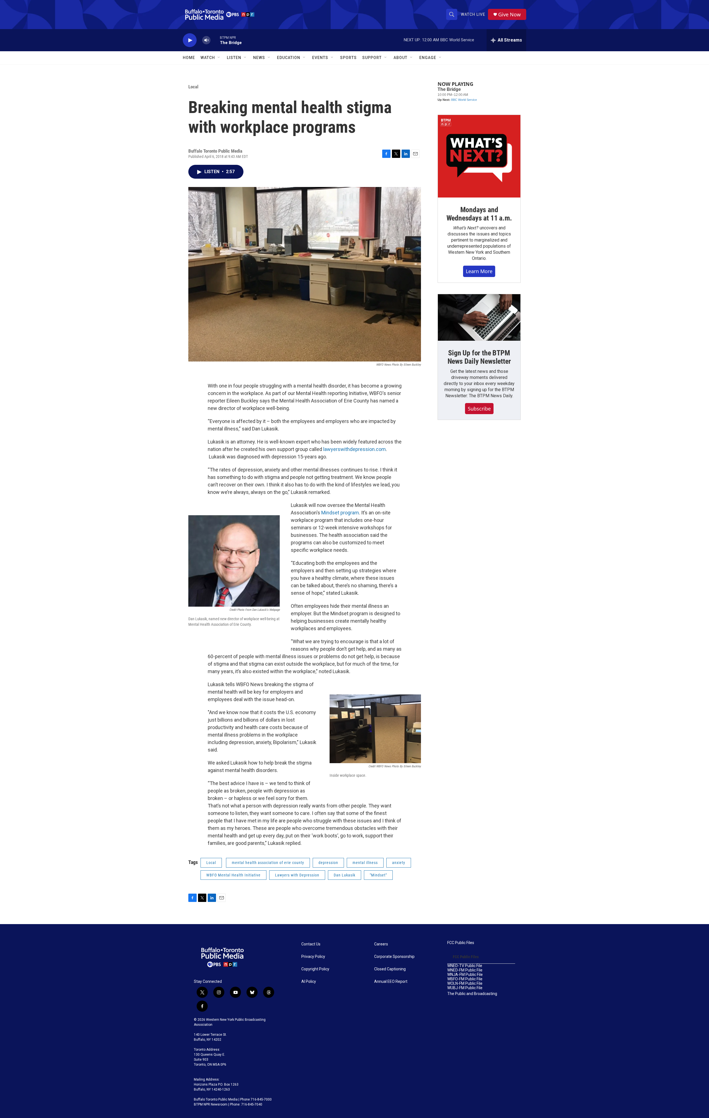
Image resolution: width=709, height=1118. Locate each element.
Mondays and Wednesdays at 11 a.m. (479, 214)
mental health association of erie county (268, 862)
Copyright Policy (315, 969)
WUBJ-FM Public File (464, 988)
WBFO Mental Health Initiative (233, 875)
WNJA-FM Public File (465, 975)
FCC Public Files (460, 943)
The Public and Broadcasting (472, 994)
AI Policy (308, 981)
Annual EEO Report (390, 981)
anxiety (398, 862)
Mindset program (340, 513)
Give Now (509, 14)
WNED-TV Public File (464, 966)
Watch (208, 57)
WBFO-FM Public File (464, 979)
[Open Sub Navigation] (219, 57)
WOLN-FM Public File (464, 983)
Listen (234, 57)
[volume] (206, 40)
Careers (381, 944)
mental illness (365, 862)
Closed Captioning (390, 969)
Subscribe (479, 408)
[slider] (215, 40)
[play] (189, 40)
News (259, 57)
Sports (348, 57)
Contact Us (310, 944)
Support (372, 57)
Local (193, 86)
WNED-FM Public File (464, 970)
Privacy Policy (313, 957)
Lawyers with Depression (297, 875)
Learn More (479, 271)
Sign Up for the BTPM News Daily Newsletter (479, 357)
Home (189, 57)
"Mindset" (378, 875)
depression (328, 862)
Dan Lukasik (344, 875)
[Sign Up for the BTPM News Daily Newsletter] (479, 317)
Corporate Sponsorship (394, 957)
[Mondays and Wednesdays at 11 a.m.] (479, 156)
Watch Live (473, 14)
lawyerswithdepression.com (354, 449)
